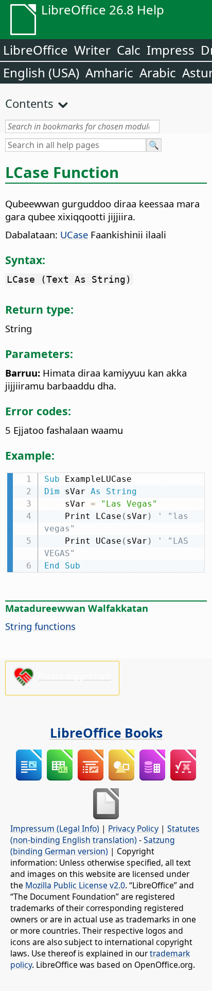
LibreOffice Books (106, 732)
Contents (29, 103)
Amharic (109, 72)
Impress (171, 49)
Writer (92, 49)
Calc (128, 49)
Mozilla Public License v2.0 (75, 885)
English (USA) (41, 72)
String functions (40, 626)
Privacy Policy (133, 828)
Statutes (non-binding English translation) (105, 834)
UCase (74, 234)
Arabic (157, 72)
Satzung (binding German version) (92, 845)
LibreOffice (35, 49)
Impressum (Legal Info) (54, 828)
